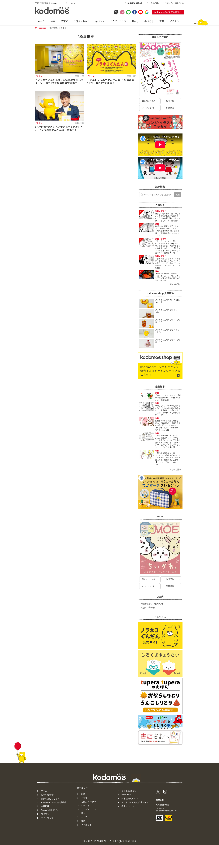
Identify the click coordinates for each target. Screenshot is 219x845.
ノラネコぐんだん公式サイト (135, 802)
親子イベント (127, 806)
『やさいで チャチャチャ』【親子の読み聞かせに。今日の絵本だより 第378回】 (168, 397)
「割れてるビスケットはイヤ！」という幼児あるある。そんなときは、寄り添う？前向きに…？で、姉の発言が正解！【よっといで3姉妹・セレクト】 (167, 459)
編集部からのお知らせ (152, 603)
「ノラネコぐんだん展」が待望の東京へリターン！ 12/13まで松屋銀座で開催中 (59, 81)
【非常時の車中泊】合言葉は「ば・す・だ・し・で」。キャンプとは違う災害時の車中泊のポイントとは (167, 277)
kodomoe (42, 28)
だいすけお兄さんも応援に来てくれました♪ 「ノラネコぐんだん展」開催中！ (59, 128)
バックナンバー (149, 108)
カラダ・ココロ (118, 21)
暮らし (135, 21)
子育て (64, 21)
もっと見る (176, 469)
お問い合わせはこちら (174, 3)
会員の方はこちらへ (50, 798)
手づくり (149, 21)
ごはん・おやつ (81, 21)
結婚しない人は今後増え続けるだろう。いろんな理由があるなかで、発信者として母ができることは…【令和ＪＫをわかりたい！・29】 (167, 410)
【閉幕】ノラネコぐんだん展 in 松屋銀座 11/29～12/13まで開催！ (110, 81)
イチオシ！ (175, 21)
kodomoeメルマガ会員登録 (168, 12)
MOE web (126, 794)
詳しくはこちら (149, 579)
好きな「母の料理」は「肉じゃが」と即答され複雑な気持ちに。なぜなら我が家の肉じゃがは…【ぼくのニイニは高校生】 (167, 217)
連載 (161, 21)
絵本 (53, 21)
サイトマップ (47, 818)
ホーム (41, 21)
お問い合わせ (148, 607)
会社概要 (45, 806)
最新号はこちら (149, 101)
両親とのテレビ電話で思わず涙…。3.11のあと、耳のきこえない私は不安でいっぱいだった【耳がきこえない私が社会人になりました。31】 (167, 425)
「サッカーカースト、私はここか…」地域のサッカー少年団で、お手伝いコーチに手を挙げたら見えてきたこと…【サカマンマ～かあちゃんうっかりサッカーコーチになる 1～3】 (167, 247)
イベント (99, 21)
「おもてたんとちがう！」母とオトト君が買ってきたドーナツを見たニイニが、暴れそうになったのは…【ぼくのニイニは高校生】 (167, 263)
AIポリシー (46, 814)
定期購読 (170, 108)
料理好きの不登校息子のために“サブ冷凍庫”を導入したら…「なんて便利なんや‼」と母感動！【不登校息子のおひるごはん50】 (167, 231)
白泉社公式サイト (129, 798)
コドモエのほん (153, 3)
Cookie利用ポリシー (50, 810)
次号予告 (170, 101)
